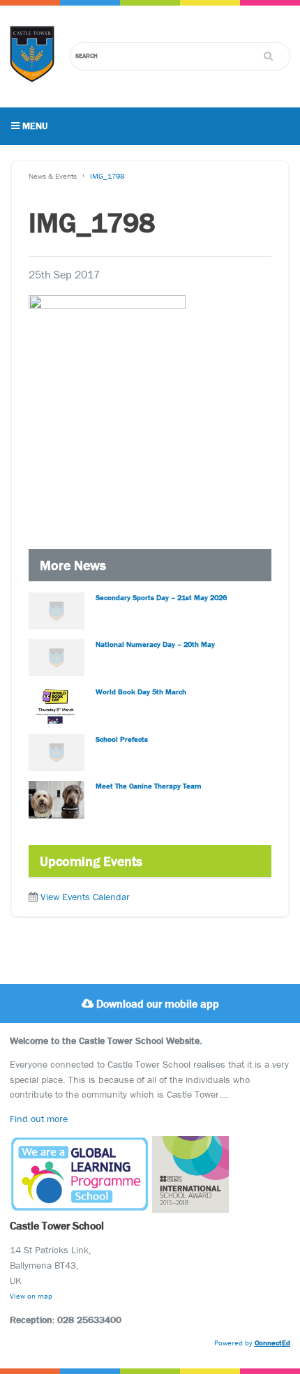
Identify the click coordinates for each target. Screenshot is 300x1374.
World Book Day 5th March (141, 691)
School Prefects (122, 739)
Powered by (252, 1342)
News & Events (53, 176)
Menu (33, 125)
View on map (31, 1296)
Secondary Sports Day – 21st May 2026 (161, 597)
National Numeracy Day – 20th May (155, 644)
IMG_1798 (107, 176)
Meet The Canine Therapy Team (149, 786)
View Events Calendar (85, 896)
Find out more (39, 1118)
